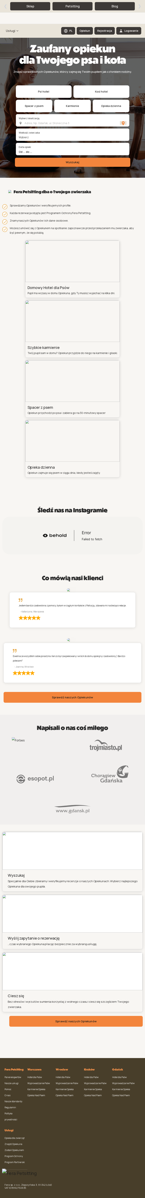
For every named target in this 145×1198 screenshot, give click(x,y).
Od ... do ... (25, 152)
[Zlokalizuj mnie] (123, 123)
